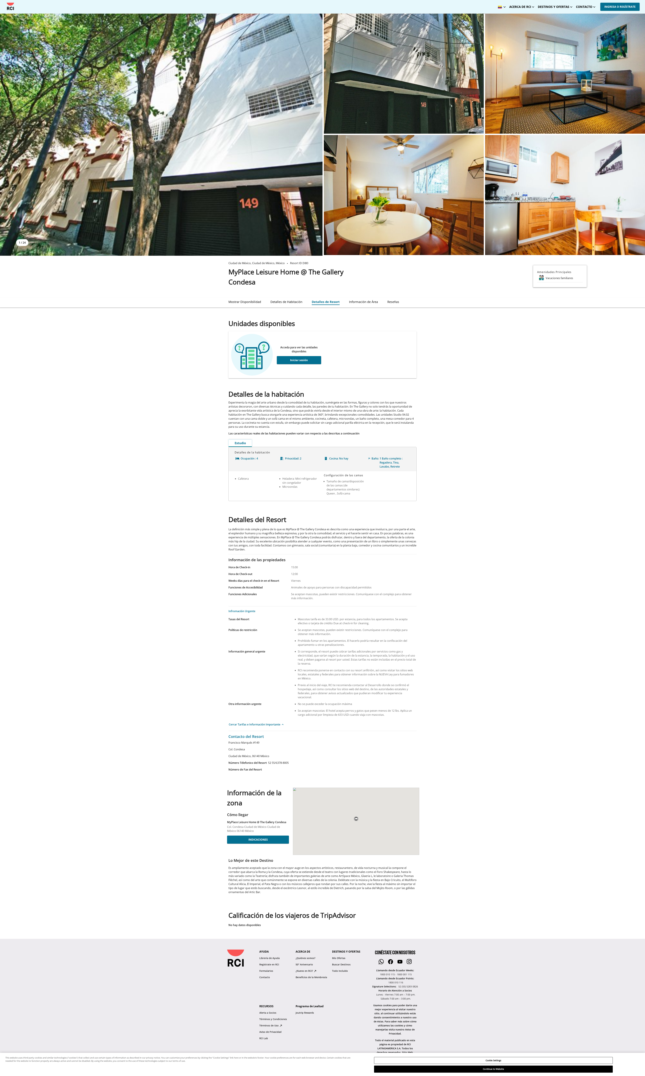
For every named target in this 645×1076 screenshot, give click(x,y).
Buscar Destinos (341, 964)
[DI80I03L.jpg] (565, 195)
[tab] (245, 301)
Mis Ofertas (338, 958)
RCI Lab (263, 1038)
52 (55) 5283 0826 (408, 986)
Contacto (264, 977)
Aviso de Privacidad (270, 1031)
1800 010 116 (395, 982)
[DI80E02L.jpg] (404, 74)
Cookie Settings (493, 1060)
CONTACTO (584, 7)
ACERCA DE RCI (520, 7)
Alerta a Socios (267, 1012)
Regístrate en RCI (269, 964)
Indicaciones (258, 839)
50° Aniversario (304, 964)
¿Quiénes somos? (305, 958)
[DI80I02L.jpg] (404, 195)
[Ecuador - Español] (501, 6)
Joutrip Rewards (305, 1012)
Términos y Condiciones (273, 1019)
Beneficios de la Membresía (311, 977)
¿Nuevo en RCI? (305, 970)
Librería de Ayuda (269, 958)
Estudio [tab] (240, 443)
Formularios (266, 970)
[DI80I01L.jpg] (565, 74)
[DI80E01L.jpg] (161, 135)
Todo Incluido (340, 970)
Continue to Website (493, 1068)
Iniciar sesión (299, 360)
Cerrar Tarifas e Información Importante (254, 724)
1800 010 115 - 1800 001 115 (396, 974)
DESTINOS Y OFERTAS (553, 7)
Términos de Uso (269, 1025)
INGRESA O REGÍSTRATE (620, 7)
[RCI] (10, 6)
